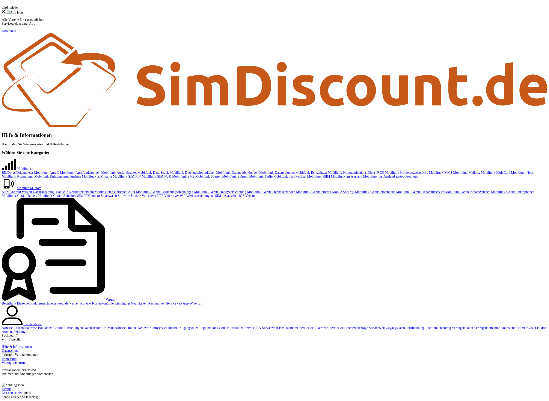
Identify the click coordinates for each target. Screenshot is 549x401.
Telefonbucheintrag (437, 328)
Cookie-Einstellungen (68, 328)
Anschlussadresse (25, 328)
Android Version (20, 192)
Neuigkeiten (138, 303)
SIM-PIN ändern (88, 195)
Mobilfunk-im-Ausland (346, 176)
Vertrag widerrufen (14, 363)
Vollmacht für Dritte (514, 328)
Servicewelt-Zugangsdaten (386, 328)
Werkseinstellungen (199, 195)
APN (5, 192)
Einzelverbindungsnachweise (36, 303)
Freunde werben (67, 303)
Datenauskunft (93, 328)
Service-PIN (252, 328)
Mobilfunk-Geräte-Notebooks (374, 192)
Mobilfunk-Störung (234, 176)
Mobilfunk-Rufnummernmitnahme (57, 176)
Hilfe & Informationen (17, 346)
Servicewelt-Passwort (314, 328)
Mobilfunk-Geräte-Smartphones (512, 192)
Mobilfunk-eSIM (318, 176)
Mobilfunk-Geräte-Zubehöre (56, 195)
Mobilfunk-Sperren (208, 176)
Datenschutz (10, 350)
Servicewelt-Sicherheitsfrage (348, 328)
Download (9, 31)
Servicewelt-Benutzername (280, 328)
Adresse (7, 328)
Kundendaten (32, 324)
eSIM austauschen (225, 195)
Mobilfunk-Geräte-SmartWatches (467, 192)
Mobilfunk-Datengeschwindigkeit (192, 172)
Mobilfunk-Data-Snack (153, 172)
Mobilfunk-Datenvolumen (276, 172)
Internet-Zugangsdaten (183, 328)
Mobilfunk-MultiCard (495, 172)
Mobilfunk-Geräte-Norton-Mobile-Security (324, 192)
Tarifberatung (414, 328)
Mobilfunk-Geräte (29, 188)
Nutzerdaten (235, 328)
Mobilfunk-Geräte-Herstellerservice (270, 192)
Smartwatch (108, 195)
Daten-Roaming (43, 192)
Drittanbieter (24, 172)
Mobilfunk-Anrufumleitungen (79, 172)
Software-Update (129, 195)
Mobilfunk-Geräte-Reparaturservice (419, 192)
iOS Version (247, 195)
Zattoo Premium (406, 176)
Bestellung (9, 303)
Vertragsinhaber (462, 328)
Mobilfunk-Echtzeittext (311, 172)
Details (6, 389)
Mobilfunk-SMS (183, 176)
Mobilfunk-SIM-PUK (156, 176)
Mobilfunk (24, 168)
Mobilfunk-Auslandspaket (118, 172)
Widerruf (195, 303)
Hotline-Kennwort (138, 328)
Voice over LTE (152, 195)
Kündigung (122, 303)
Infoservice (159, 328)
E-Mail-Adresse (114, 328)
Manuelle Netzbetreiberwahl (74, 192)
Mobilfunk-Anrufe (46, 172)
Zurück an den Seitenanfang (20, 397)
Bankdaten (45, 328)
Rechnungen (156, 303)
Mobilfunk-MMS (440, 172)
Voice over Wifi (174, 195)
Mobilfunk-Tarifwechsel (289, 176)
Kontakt (85, 303)
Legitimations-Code (212, 328)
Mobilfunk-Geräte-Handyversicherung (219, 192)
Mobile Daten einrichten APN (114, 192)
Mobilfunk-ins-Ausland (378, 176)
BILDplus (8, 172)
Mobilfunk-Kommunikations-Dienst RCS (355, 172)
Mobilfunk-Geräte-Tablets (19, 195)
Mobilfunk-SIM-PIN (126, 176)
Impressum (9, 359)
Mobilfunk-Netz (521, 172)
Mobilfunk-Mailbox (466, 172)
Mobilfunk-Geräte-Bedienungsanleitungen (164, 192)
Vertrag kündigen (26, 354)
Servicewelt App (177, 303)
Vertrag (110, 299)
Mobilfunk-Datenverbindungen (236, 172)
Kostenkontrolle (102, 303)
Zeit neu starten (12, 393)
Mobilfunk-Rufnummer (17, 176)
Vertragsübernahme (486, 328)
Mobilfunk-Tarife (260, 176)
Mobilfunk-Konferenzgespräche (406, 172)
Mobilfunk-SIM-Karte (96, 176)
